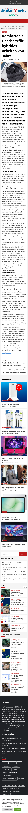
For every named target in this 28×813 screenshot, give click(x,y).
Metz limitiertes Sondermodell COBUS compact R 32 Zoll (12, 563)
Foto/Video (16, 769)
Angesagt (12, 763)
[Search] (25, 21)
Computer (4, 32)
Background (6, 766)
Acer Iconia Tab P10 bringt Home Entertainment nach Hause (13, 363)
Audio (3, 427)
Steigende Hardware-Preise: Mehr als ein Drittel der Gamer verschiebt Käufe (17, 629)
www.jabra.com (6, 353)
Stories (14, 785)
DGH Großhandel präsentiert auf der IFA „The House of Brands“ (14, 568)
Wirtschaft (18, 590)
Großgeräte (13, 772)
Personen (21, 778)
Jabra (6, 356)
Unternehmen (7, 791)
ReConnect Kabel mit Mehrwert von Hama (14, 431)
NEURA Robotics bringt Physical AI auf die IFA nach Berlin (14, 579)
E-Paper (14, 3)
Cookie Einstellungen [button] (7, 809)
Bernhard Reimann (18, 60)
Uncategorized (14, 788)
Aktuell (12, 616)
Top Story (13, 590)
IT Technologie (7, 775)
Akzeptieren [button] (17, 809)
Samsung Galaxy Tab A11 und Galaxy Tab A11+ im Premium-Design (13, 516)
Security (13, 782)
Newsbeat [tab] (16, 635)
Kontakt (19, 3)
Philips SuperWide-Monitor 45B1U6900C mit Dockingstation (14, 370)
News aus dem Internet (9, 778)
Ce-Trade (9, 3)
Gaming (13, 607)
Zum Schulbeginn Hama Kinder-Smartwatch (13, 571)
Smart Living (17, 616)
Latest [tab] (3, 635)
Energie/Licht (7, 769)
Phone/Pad (13, 600)
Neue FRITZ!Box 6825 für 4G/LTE (11, 404)
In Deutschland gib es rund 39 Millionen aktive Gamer (14, 575)
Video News (16, 791)
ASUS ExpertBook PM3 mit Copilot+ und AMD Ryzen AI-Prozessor (13, 488)
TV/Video (18, 639)
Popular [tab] (9, 635)
